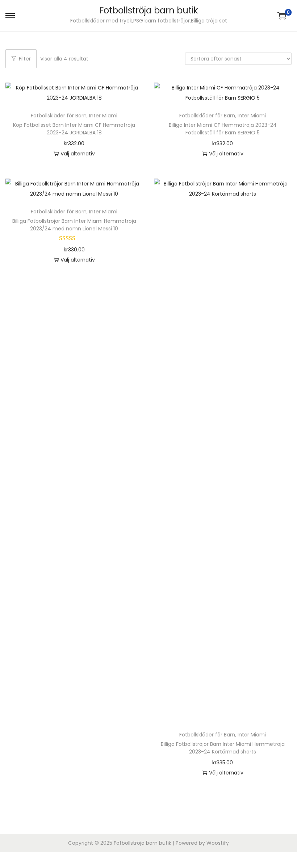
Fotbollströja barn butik (148, 10)
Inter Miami (103, 115)
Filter (25, 58)
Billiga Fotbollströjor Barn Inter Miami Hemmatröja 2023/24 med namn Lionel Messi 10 (74, 224)
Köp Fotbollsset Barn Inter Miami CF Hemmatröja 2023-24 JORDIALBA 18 (74, 128)
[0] (281, 15)
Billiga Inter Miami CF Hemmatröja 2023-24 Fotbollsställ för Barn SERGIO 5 (223, 128)
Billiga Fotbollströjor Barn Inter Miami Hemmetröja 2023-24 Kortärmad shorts (223, 747)
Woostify (217, 843)
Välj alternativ (77, 153)
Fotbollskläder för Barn (59, 115)
